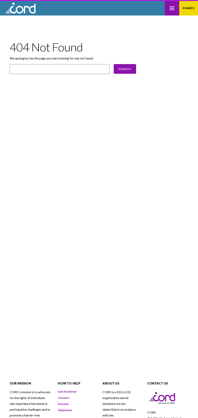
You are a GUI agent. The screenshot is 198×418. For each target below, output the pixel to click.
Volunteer (65, 410)
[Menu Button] (172, 8)
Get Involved (67, 391)
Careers (63, 397)
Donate (189, 8)
